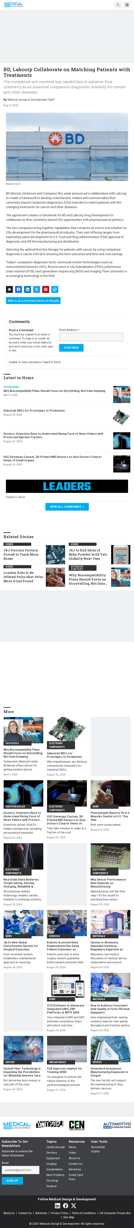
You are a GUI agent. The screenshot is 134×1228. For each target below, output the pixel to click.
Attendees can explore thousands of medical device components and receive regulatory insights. (109, 958)
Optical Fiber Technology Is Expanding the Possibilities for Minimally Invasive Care (22, 1072)
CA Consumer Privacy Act (115, 1213)
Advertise (41, 1213)
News (96, 806)
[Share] (18, 289)
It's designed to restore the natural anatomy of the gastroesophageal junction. (64, 1081)
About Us (9, 1213)
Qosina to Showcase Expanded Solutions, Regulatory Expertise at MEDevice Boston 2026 (107, 946)
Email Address (69, 330)
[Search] (117, 4)
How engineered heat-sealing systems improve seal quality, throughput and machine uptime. (110, 1021)
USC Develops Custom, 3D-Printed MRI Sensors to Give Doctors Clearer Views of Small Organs (52, 458)
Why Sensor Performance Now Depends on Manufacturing (108, 883)
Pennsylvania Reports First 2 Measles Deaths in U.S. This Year (110, 816)
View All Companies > (67, 506)
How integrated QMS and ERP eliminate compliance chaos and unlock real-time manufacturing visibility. (66, 1021)
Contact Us (25, 1213)
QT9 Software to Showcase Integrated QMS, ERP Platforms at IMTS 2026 (65, 1009)
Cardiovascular (15, 806)
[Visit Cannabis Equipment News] (77, 1125)
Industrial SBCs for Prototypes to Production (34, 410)
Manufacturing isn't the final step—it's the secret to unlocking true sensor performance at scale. (108, 895)
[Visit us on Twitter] (73, 1205)
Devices (10, 1062)
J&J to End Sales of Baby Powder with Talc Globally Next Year (88, 554)
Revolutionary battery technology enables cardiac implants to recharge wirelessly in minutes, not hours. (23, 895)
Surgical (54, 936)
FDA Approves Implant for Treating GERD (64, 1070)
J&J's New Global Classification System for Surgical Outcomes (20, 946)
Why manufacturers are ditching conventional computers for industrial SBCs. (67, 765)
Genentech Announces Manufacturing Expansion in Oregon (109, 1072)
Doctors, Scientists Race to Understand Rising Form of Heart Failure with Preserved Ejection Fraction (53, 435)
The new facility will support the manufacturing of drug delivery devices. (108, 1084)
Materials (99, 936)
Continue (71, 347)
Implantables (57, 1062)
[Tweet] (36, 289)
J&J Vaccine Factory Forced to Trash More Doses (20, 554)
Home (9, 544)
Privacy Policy (59, 1213)
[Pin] (45, 289)
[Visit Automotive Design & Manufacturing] (117, 1125)
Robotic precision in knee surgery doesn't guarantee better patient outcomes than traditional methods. (65, 958)
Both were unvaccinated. (106, 824)
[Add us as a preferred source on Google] (54, 289)
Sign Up (12, 1180)
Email (5, 1163)
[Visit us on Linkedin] (57, 1205)
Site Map (68, 1217)
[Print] (9, 289)
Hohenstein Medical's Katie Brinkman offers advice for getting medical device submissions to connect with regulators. (21, 766)
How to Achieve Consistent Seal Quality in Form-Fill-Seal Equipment (110, 1009)
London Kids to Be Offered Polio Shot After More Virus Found (23, 577)
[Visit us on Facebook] (65, 1205)
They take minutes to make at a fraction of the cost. (66, 830)
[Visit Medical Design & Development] (17, 1125)
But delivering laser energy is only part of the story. (21, 1082)
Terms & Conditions (84, 1213)
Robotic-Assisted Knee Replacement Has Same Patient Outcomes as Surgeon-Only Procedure (64, 946)
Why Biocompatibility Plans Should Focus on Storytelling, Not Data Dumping (54, 391)
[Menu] (127, 4)
